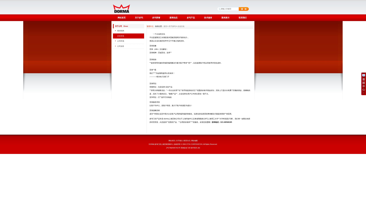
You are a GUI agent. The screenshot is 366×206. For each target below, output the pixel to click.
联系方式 (187, 140)
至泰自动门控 (185, 148)
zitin (198, 148)
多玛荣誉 (156, 17)
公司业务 (120, 46)
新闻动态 (174, 17)
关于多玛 (139, 17)
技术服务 (208, 17)
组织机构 (120, 31)
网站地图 (194, 140)
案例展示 (225, 17)
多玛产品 (191, 17)
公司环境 (120, 41)
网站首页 (122, 17)
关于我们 (179, 140)
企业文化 (120, 36)
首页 (165, 26)
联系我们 (243, 17)
